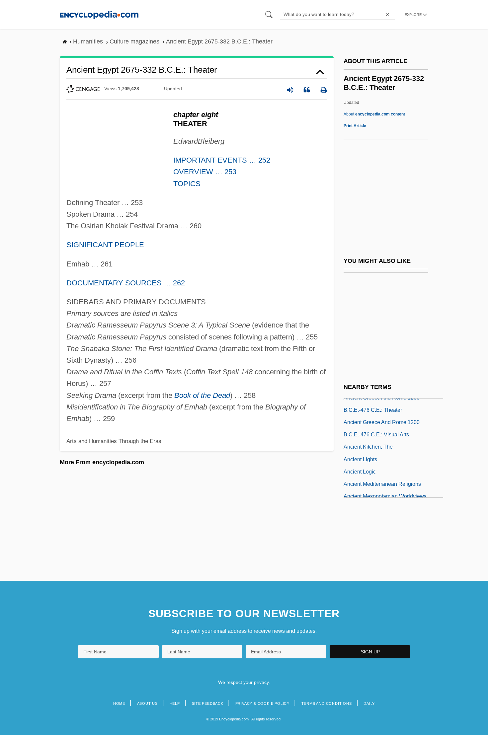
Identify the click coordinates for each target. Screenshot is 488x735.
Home (119, 703)
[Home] (99, 14)
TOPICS (187, 184)
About (374, 114)
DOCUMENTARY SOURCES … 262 (125, 283)
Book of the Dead (202, 395)
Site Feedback (207, 703)
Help (175, 703)
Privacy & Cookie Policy (262, 703)
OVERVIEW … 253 (204, 172)
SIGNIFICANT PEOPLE (105, 245)
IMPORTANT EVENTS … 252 (221, 160)
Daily (369, 703)
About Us (147, 703)
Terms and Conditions (326, 703)
